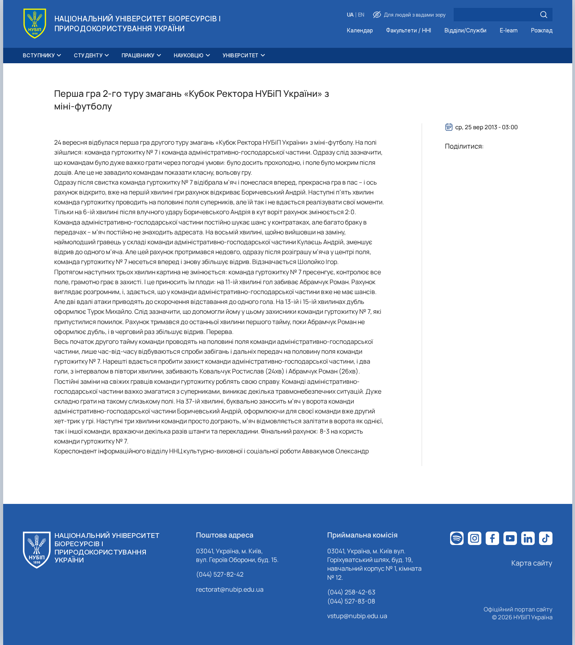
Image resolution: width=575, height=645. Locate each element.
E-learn (509, 31)
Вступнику (39, 55)
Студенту (88, 55)
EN (361, 14)
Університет (241, 55)
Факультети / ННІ (408, 31)
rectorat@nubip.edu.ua (230, 589)
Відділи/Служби (465, 31)
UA (350, 14)
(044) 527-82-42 (219, 574)
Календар (360, 31)
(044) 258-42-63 (351, 592)
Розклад (541, 31)
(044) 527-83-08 (351, 601)
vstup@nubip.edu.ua (357, 615)
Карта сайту (531, 562)
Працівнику (138, 55)
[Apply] (543, 14)
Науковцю (189, 55)
